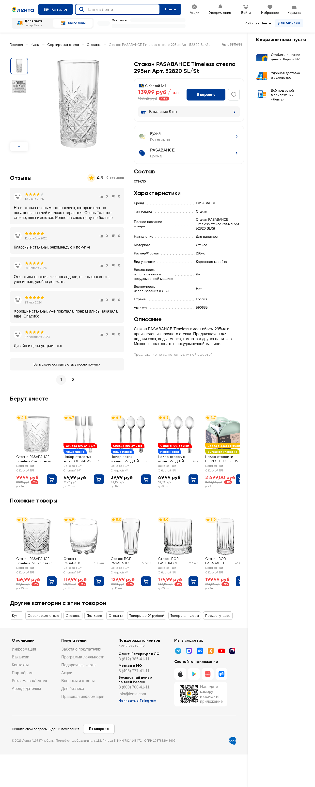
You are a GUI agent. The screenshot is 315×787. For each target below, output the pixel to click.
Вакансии (20, 657)
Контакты (20, 665)
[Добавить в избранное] (233, 95)
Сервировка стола (63, 45)
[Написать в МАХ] (189, 651)
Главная (16, 45)
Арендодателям (26, 689)
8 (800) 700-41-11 (134, 687)
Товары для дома (185, 616)
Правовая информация (82, 696)
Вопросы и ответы (78, 681)
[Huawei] (208, 674)
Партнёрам (22, 673)
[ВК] (200, 651)
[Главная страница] (23, 9)
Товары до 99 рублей (146, 616)
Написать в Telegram (137, 701)
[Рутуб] (232, 651)
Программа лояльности (82, 657)
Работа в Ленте (258, 23)
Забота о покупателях (81, 649)
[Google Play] (194, 674)
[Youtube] (221, 651)
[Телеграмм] (178, 651)
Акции (66, 673)
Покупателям (74, 640)
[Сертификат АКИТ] (232, 741)
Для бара (94, 616)
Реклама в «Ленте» (29, 681)
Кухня (35, 45)
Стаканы (94, 45)
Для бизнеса (289, 23)
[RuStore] (221, 674)
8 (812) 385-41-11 (134, 659)
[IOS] (180, 674)
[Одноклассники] (211, 651)
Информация (24, 649)
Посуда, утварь (217, 616)
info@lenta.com (132, 694)
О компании (23, 640)
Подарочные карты (78, 665)
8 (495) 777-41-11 (134, 671)
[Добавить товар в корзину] (52, 479)
